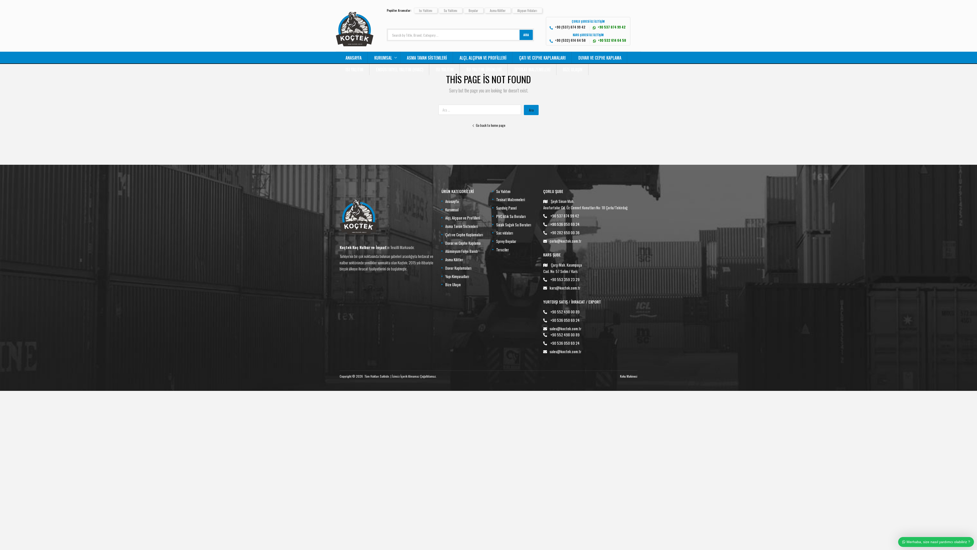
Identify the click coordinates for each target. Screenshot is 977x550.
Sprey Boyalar (506, 241)
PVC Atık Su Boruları (511, 216)
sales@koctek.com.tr (565, 328)
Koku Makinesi (628, 376)
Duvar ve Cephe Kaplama (599, 58)
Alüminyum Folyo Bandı (461, 251)
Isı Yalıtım (354, 69)
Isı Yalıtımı (425, 10)
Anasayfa (354, 58)
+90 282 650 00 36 (565, 232)
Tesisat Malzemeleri (532, 69)
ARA (526, 35)
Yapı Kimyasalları (457, 276)
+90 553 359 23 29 (565, 279)
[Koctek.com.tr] (354, 48)
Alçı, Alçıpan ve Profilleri (482, 58)
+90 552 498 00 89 (565, 311)
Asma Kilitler (498, 10)
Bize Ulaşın (572, 69)
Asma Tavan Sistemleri (427, 58)
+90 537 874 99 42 (564, 215)
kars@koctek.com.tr (565, 288)
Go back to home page (490, 125)
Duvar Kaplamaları (458, 268)
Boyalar (473, 10)
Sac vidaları (504, 233)
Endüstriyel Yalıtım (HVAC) (399, 69)
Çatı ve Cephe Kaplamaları (542, 58)
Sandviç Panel (506, 208)
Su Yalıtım (503, 191)
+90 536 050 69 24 (565, 224)
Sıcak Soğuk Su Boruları (513, 224)
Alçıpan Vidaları (527, 10)
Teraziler (502, 249)
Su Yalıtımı (450, 10)
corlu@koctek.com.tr (565, 241)
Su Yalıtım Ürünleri (483, 69)
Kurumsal (383, 58)
